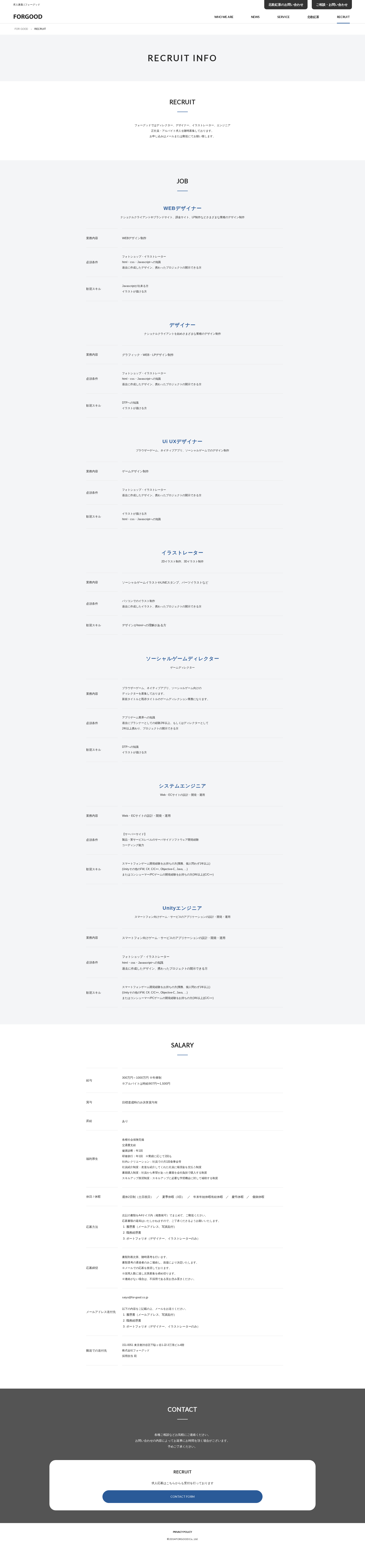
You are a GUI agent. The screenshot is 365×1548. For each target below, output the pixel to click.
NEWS (255, 17)
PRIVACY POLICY (182, 1531)
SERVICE (283, 17)
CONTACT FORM (182, 1496)
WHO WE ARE (224, 17)
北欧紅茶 (313, 17)
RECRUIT (343, 17)
